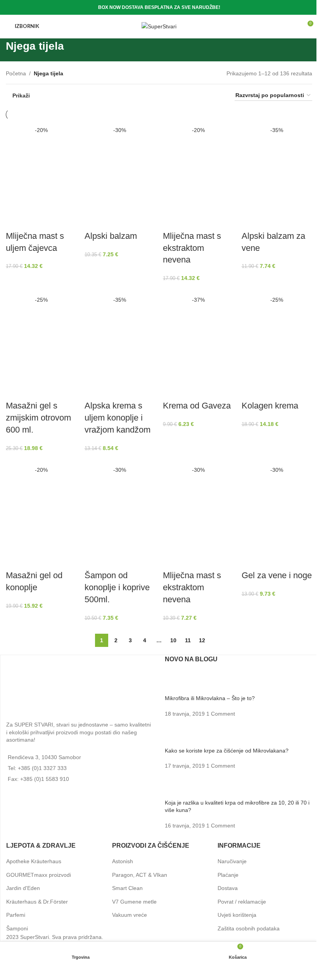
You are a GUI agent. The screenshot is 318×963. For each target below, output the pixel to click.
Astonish (122, 861)
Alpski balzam (111, 236)
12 (202, 640)
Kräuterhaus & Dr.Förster (37, 902)
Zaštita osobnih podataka (249, 928)
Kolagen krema (270, 405)
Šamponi (17, 928)
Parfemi (15, 915)
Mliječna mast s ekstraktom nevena (192, 248)
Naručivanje (232, 861)
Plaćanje (228, 875)
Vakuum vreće (129, 915)
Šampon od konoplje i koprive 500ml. (117, 587)
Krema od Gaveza (197, 405)
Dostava (228, 888)
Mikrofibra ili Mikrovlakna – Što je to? (210, 698)
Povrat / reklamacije (242, 902)
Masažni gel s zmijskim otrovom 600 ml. (38, 418)
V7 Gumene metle (134, 902)
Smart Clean (127, 888)
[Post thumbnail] (179, 683)
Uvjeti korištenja (237, 915)
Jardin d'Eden (23, 888)
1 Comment (220, 714)
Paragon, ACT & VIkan (139, 875)
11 (188, 640)
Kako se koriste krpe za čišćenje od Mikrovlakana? (227, 750)
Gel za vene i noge (277, 575)
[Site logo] (159, 26)
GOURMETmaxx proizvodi (38, 875)
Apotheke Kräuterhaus (33, 861)
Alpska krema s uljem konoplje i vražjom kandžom (117, 418)
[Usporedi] (15, 220)
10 (173, 640)
